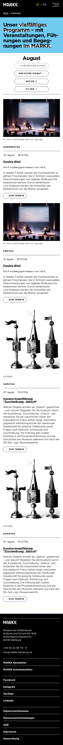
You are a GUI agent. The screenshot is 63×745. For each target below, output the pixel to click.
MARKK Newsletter (15, 662)
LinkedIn (8, 700)
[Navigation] (55, 4)
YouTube (8, 693)
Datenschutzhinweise (16, 711)
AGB (6, 724)
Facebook (9, 680)
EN (44, 4)
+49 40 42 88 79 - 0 (15, 648)
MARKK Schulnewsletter (18, 669)
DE (37, 4)
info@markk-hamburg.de (17, 652)
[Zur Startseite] (10, 4)
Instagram (9, 687)
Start (5, 13)
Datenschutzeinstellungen (18, 718)
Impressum (9, 731)
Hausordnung (11, 738)
